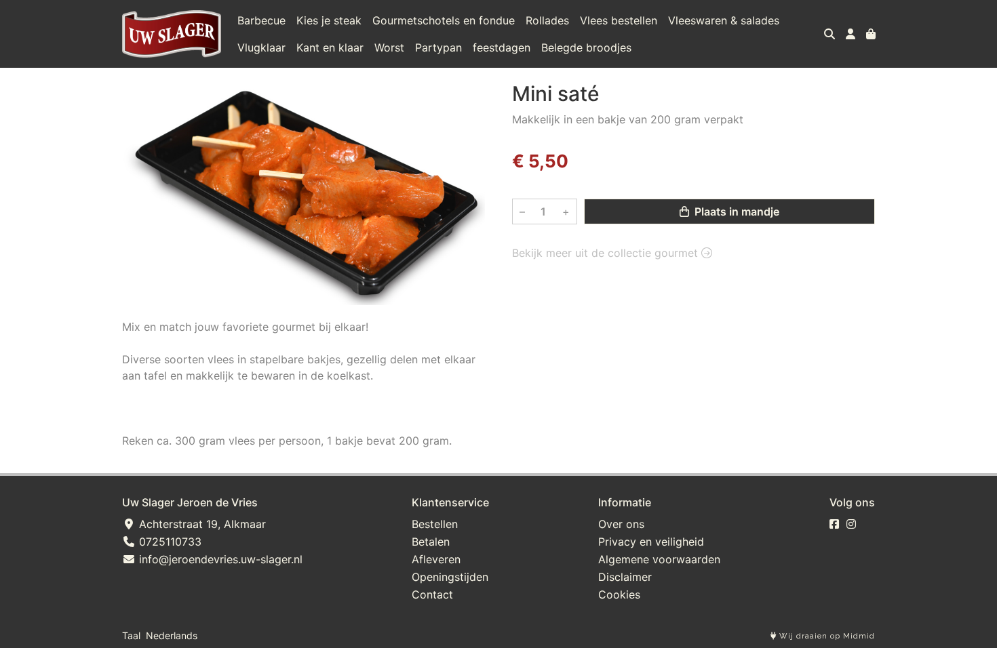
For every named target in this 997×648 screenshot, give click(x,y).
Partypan (438, 47)
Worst (389, 47)
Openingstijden (450, 577)
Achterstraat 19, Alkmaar (201, 524)
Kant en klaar (330, 47)
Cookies (619, 594)
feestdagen (501, 47)
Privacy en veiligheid (651, 541)
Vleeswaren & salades (723, 20)
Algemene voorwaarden (659, 559)
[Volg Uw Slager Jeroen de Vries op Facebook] (834, 524)
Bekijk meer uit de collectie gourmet (606, 253)
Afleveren (436, 559)
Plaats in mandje (735, 211)
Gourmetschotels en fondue (443, 20)
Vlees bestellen (618, 20)
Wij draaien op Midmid (826, 636)
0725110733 (168, 541)
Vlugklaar (261, 47)
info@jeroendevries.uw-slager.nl (219, 559)
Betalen (431, 541)
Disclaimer (625, 577)
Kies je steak (328, 20)
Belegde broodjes (586, 47)
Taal (131, 635)
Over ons (621, 524)
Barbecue (261, 20)
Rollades (547, 20)
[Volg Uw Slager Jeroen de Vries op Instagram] (851, 524)
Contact (432, 594)
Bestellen (435, 524)
